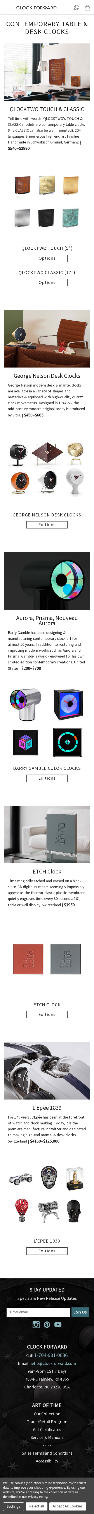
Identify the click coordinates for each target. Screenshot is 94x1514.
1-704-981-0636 (51, 1355)
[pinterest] (47, 1324)
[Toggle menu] (7, 8)
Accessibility (47, 1461)
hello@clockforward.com (52, 1363)
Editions (47, 524)
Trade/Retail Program (47, 1421)
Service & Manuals (47, 1437)
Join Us (80, 1312)
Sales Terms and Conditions (47, 1453)
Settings (13, 1506)
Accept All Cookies (68, 1506)
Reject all (36, 1506)
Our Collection (47, 1413)
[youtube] (57, 1324)
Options (47, 258)
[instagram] (36, 1324)
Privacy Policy (37, 1497)
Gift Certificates (47, 1429)
